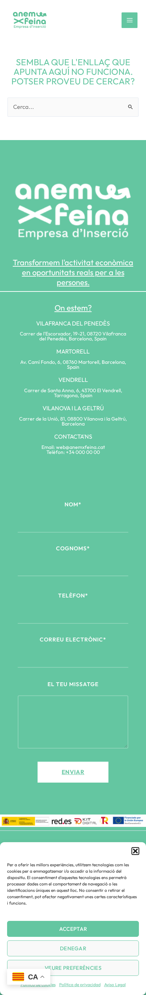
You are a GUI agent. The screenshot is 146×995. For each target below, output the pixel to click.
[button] (135, 851)
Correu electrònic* (73, 639)
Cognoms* (73, 548)
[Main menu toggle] (129, 20)
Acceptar (73, 928)
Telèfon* (73, 595)
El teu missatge (73, 684)
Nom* (73, 504)
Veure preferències (73, 968)
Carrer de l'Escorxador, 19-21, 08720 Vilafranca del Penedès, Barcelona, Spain (73, 336)
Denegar (73, 948)
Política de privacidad (80, 984)
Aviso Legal (115, 984)
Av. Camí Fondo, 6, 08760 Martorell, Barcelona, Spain (73, 364)
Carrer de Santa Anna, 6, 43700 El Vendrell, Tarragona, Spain (73, 393)
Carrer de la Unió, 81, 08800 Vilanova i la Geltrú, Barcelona (73, 421)
